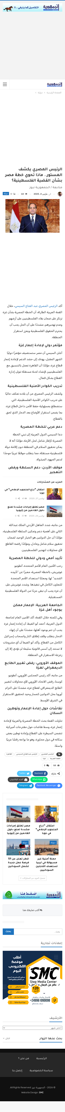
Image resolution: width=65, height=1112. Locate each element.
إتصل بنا (17, 1070)
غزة (44, 759)
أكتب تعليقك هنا (31, 910)
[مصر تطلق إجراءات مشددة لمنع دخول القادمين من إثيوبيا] (54, 511)
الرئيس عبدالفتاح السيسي (26, 754)
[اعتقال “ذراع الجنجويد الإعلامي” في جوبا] (54, 494)
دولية (6, 193)
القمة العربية (55, 759)
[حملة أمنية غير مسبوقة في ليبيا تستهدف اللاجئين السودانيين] (46, 847)
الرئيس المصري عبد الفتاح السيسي (36, 306)
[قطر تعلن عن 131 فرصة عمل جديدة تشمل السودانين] (18, 847)
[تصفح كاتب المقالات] (60, 194)
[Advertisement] (32, 45)
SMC (41, 1092)
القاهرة (9, 754)
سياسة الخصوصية (41, 1070)
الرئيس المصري (47, 754)
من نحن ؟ (23, 1058)
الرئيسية (41, 1058)
